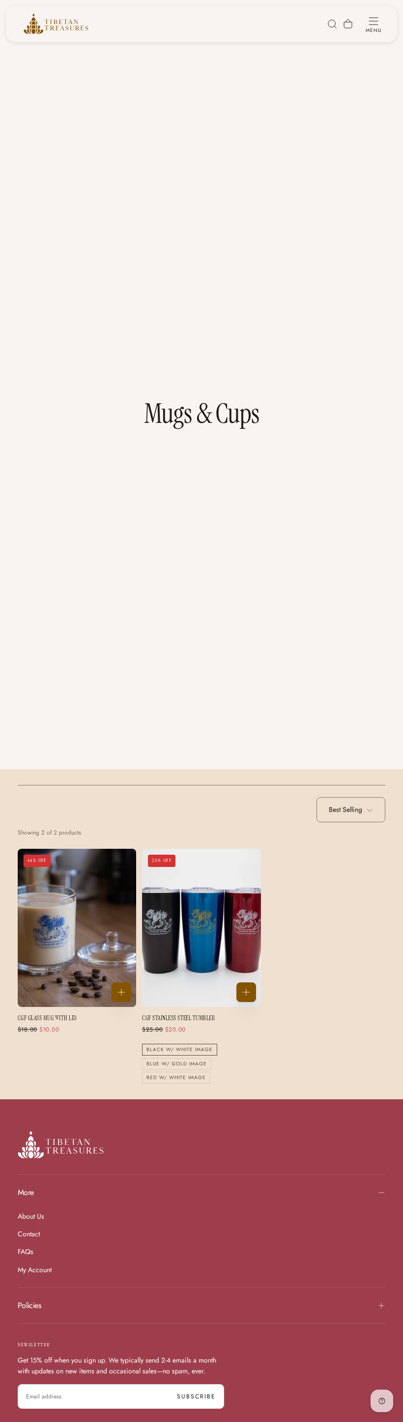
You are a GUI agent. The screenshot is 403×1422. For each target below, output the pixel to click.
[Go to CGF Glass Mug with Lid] (77, 928)
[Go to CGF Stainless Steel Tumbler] (201, 928)
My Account (35, 1270)
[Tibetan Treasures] (61, 1145)
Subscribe (196, 1396)
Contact (29, 1234)
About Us (31, 1216)
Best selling (345, 809)
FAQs (25, 1251)
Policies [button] (29, 1305)
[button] (373, 24)
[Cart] (348, 24)
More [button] (25, 1192)
